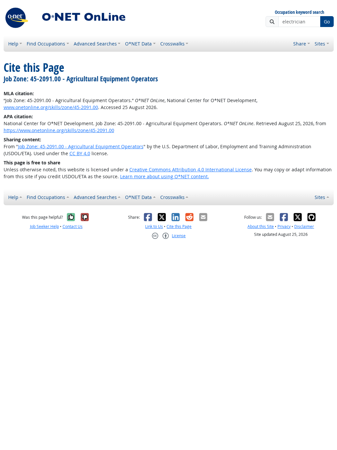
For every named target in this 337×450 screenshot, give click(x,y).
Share (299, 44)
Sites (320, 44)
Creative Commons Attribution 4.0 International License (190, 169)
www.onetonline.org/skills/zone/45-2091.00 (51, 107)
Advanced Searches (95, 44)
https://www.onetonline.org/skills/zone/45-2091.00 (59, 130)
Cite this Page (179, 226)
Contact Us (73, 226)
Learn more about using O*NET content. (164, 176)
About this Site (260, 226)
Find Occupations (46, 44)
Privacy (284, 226)
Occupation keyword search (299, 12)
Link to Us (154, 226)
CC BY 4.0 (79, 153)
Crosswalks (172, 44)
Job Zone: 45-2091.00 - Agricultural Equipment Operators (80, 146)
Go (327, 21)
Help (13, 44)
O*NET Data (138, 44)
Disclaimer (304, 226)
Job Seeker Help (44, 226)
